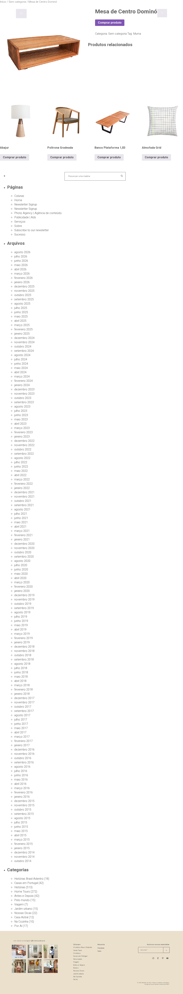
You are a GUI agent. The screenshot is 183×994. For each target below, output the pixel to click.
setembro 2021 (24, 505)
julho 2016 (20, 771)
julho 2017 (20, 719)
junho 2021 (21, 518)
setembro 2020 (24, 557)
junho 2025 (21, 312)
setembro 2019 (24, 608)
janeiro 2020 (22, 591)
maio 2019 (21, 625)
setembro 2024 (24, 351)
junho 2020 (21, 569)
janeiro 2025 (22, 334)
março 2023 (22, 428)
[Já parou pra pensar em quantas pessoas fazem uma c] (51, 952)
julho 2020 (20, 565)
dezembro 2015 (24, 801)
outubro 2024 (22, 346)
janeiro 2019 (22, 642)
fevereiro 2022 (23, 484)
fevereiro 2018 (23, 689)
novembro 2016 (24, 754)
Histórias (19, 887)
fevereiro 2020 (23, 587)
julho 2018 (20, 668)
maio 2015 (21, 831)
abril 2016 (20, 784)
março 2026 (22, 274)
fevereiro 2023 (23, 432)
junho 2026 (21, 261)
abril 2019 (20, 629)
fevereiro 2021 (23, 535)
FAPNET (167, 984)
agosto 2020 (22, 561)
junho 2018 (21, 672)
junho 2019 (21, 621)
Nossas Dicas (22, 913)
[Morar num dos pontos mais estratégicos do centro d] (19, 952)
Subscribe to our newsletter (31, 230)
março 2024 (22, 376)
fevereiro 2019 (23, 638)
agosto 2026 (22, 252)
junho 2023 (21, 415)
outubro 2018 (22, 655)
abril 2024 (20, 372)
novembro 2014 (24, 857)
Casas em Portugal (26, 883)
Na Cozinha (21, 922)
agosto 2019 (22, 612)
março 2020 (22, 582)
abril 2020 (20, 578)
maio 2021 (21, 522)
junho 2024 (21, 364)
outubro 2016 (22, 758)
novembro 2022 (24, 445)
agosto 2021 (22, 509)
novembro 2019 (24, 599)
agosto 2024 (22, 355)
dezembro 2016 (24, 749)
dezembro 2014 (24, 852)
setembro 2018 (24, 659)
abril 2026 (20, 269)
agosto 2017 (22, 715)
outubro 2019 (22, 604)
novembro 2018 (24, 651)
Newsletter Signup (25, 204)
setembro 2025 (24, 299)
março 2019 (22, 634)
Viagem (19, 904)
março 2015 (22, 840)
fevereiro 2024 (23, 381)
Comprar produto (110, 22)
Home (18, 200)
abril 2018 (20, 681)
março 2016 (22, 788)
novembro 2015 (24, 805)
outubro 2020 (22, 552)
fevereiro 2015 (23, 844)
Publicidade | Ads (25, 217)
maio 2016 (21, 779)
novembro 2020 (24, 548)
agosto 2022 (22, 458)
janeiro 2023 (22, 436)
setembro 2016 (24, 762)
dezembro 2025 (24, 286)
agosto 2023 (22, 406)
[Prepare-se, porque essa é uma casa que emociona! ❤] (19, 966)
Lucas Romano (155, 984)
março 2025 (22, 325)
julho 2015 (20, 822)
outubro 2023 (22, 398)
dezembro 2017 (24, 698)
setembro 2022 (24, 454)
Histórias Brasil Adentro (28, 879)
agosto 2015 (22, 818)
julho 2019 (20, 617)
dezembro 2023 (24, 389)
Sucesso (19, 234)
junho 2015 (21, 827)
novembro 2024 (24, 342)
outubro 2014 (22, 861)
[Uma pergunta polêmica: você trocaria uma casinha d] (51, 966)
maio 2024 (21, 368)
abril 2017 (20, 732)
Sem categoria (117, 34)
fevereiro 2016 (23, 792)
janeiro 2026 (22, 282)
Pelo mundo (22, 900)
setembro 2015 (24, 814)
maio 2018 (21, 677)
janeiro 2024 (22, 385)
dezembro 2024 (24, 338)
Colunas (19, 196)
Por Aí (18, 926)
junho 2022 (21, 466)
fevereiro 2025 (23, 329)
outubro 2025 (22, 295)
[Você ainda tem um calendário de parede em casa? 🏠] (35, 966)
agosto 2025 (22, 304)
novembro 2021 (24, 496)
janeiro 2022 (22, 488)
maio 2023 (21, 419)
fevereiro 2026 (23, 278)
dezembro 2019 (24, 595)
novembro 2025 (24, 291)
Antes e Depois (24, 896)
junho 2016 (21, 775)
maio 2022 (21, 471)
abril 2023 (20, 424)
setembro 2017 (24, 711)
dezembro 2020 (24, 544)
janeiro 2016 (22, 797)
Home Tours (22, 891)
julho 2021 (20, 514)
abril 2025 (20, 321)
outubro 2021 (22, 501)
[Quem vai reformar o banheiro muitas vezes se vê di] (35, 952)
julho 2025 (20, 308)
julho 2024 (20, 359)
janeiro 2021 (22, 539)
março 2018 (22, 685)
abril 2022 (20, 475)
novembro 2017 (24, 702)
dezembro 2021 (24, 492)
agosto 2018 (22, 664)
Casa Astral (21, 917)
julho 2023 (20, 411)
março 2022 (22, 479)
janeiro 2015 (22, 848)
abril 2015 (20, 835)
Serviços (19, 222)
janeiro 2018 (22, 694)
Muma (137, 34)
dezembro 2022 (24, 441)
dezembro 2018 (24, 647)
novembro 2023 (24, 394)
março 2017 (22, 737)
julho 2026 (20, 256)
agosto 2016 (22, 767)
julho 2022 (20, 462)
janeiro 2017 (22, 745)
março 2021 (22, 531)
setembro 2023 (24, 402)
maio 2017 (21, 728)
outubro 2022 (22, 449)
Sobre (18, 226)
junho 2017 (21, 724)
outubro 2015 (22, 809)
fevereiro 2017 (23, 741)
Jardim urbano (23, 909)
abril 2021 (20, 527)
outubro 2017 (22, 707)
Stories (76, 968)
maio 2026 (21, 265)
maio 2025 (21, 316)
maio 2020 (21, 574)
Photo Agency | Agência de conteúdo (38, 213)
